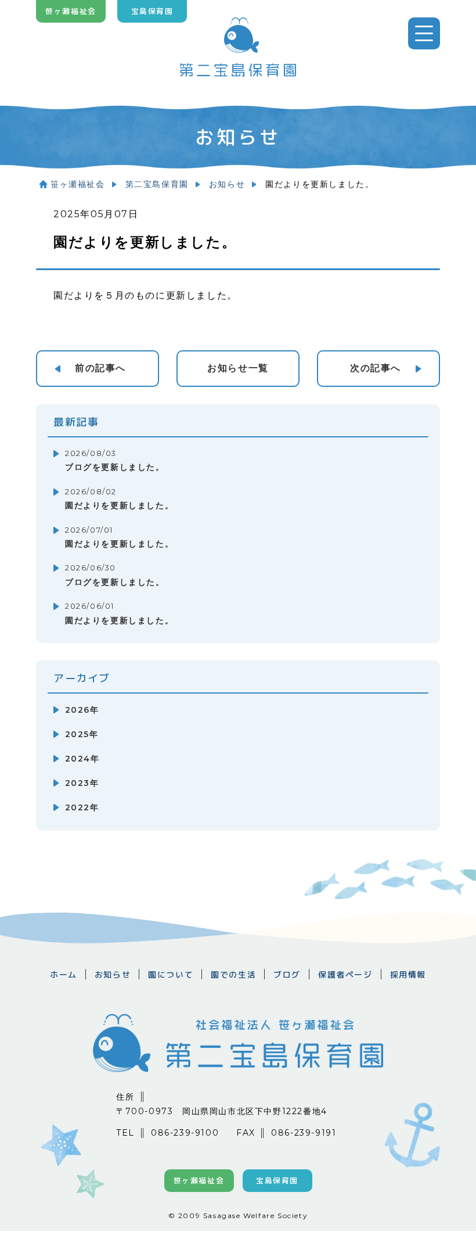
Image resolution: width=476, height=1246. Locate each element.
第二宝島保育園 (157, 184)
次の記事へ (375, 368)
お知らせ (227, 184)
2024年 (82, 758)
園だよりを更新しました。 (119, 499)
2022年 (82, 807)
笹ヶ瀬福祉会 (70, 11)
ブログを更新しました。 (115, 461)
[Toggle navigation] (424, 33)
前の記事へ (100, 368)
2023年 (82, 783)
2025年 (81, 734)
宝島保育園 (152, 11)
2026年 (82, 710)
